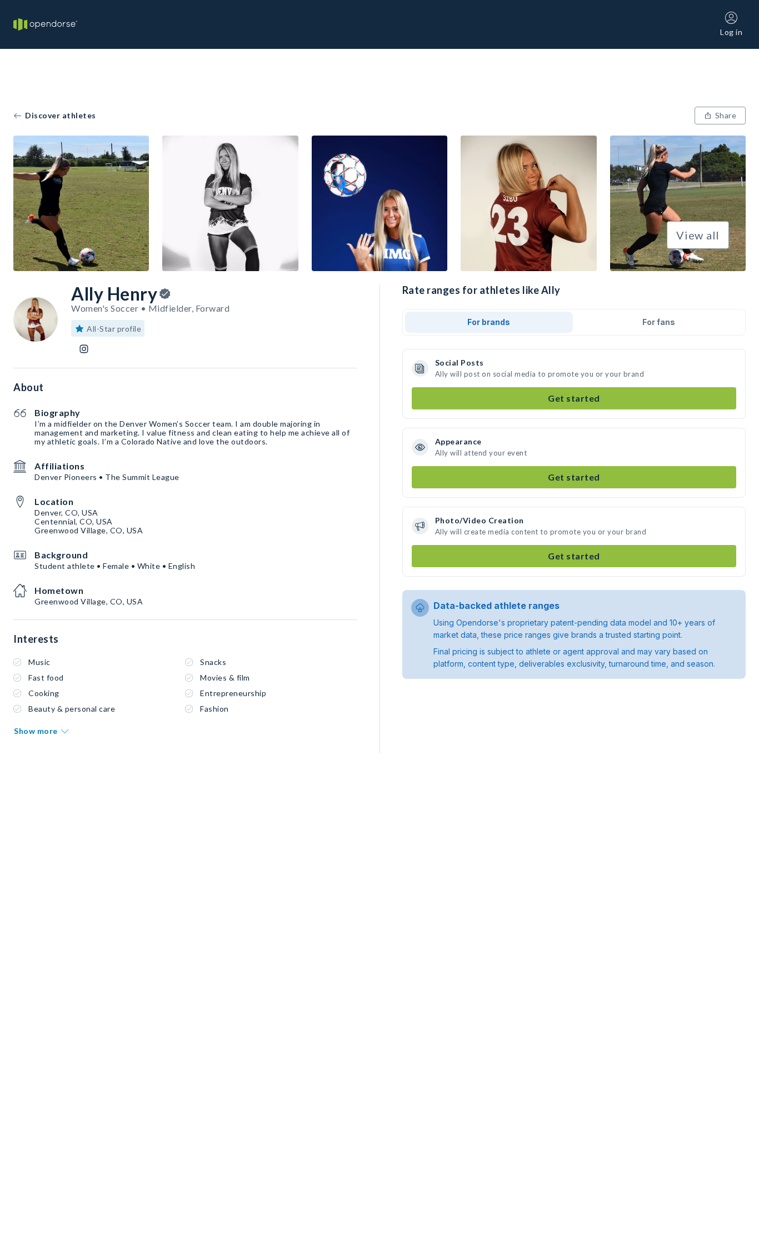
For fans (658, 322)
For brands (488, 322)
